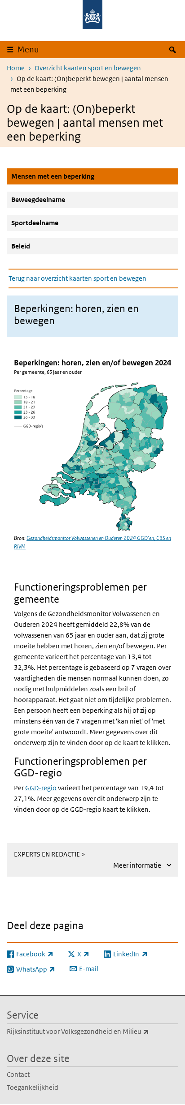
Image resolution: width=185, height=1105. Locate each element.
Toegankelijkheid (32, 1087)
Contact (18, 1074)
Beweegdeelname (38, 199)
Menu (28, 49)
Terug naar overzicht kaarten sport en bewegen (77, 278)
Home (16, 68)
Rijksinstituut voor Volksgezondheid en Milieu (92, 1031)
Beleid (20, 246)
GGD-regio (41, 788)
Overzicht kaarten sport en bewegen (88, 68)
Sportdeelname (34, 222)
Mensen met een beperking (74, 175)
